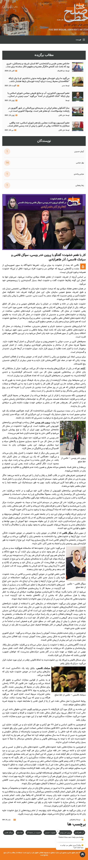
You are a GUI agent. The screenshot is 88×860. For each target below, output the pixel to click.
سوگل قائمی (8, 832)
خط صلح (20, 832)
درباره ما (9, 7)
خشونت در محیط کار (34, 832)
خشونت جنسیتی (50, 832)
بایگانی (16, 7)
